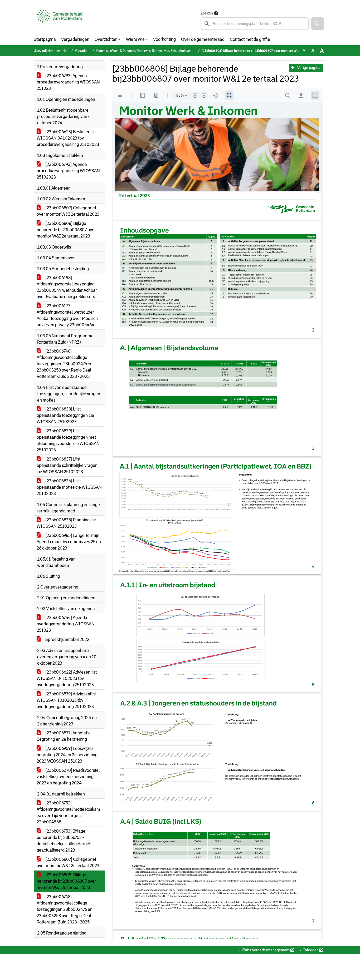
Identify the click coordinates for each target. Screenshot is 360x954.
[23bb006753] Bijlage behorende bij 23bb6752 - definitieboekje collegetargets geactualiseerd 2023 (64, 840)
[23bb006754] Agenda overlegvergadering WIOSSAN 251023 (66, 623)
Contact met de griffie (250, 39)
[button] (317, 23)
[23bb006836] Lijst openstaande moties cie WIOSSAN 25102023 (69, 487)
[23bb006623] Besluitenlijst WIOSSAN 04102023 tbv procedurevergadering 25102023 (68, 138)
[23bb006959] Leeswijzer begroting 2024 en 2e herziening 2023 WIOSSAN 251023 (67, 754)
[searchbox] (255, 23)
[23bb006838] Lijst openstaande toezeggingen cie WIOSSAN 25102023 (65, 415)
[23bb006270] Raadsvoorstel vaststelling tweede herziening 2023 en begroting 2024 (68, 776)
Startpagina (45, 39)
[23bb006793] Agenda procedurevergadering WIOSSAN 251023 (68, 82)
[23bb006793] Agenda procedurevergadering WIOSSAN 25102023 (68, 170)
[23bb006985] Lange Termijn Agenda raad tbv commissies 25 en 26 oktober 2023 (69, 541)
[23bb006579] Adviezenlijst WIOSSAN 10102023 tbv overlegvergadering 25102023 (66, 700)
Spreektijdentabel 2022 (67, 639)
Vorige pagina (308, 68)
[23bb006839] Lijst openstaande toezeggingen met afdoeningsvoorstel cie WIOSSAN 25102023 (68, 440)
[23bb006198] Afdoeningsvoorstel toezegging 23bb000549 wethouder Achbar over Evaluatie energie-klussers (67, 287)
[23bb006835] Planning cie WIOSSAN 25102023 (66, 523)
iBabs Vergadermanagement (265, 950)
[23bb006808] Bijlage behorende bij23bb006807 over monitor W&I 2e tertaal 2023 (66, 229)
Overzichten (106, 39)
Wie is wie (135, 39)
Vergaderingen (75, 39)
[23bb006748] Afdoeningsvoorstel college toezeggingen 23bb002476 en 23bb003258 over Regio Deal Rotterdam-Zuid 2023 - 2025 (65, 364)
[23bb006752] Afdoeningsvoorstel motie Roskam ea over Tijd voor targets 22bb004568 (68, 812)
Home (66, 51)
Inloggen (311, 950)
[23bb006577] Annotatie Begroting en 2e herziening (64, 736)
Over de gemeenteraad (203, 39)
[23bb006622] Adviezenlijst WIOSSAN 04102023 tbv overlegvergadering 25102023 (67, 678)
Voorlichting (164, 39)
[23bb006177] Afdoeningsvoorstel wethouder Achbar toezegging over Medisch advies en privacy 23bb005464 (67, 315)
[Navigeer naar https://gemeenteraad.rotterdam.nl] (60, 20)
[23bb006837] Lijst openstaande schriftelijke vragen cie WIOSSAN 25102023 (67, 465)
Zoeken (207, 13)
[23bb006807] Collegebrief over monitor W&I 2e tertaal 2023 (68, 211)
